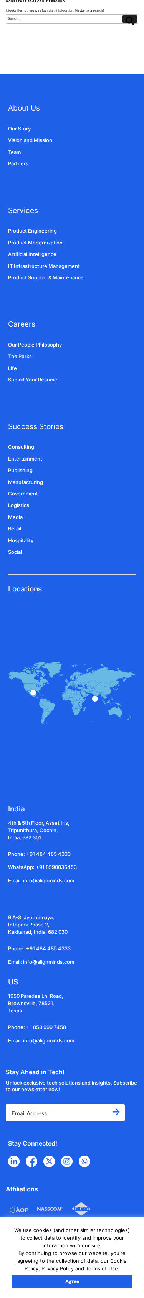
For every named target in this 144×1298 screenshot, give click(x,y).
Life (12, 368)
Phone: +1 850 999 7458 (37, 1027)
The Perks (20, 356)
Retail (14, 529)
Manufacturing (25, 482)
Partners (18, 164)
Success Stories (35, 426)
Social (15, 552)
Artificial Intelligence (32, 254)
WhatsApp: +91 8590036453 (42, 867)
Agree (72, 1281)
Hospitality (20, 540)
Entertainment (25, 459)
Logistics (18, 505)
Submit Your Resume (32, 380)
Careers (21, 324)
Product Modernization (35, 243)
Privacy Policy (57, 1268)
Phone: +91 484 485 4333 (39, 854)
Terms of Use (102, 1268)
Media (15, 517)
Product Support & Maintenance (46, 278)
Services (23, 210)
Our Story (19, 129)
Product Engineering (32, 231)
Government (23, 494)
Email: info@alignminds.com (41, 880)
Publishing (20, 470)
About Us (24, 107)
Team (14, 152)
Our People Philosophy (35, 345)
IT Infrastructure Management (44, 266)
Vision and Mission (30, 140)
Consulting (21, 447)
